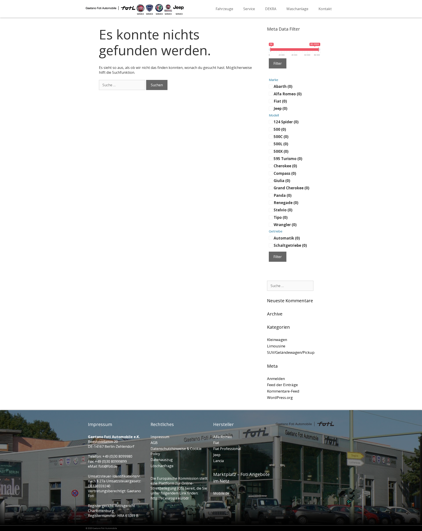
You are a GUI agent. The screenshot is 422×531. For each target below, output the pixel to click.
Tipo (280, 217)
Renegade (286, 202)
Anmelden (276, 378)
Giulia (282, 180)
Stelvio (283, 209)
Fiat (280, 101)
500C (281, 136)
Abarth (283, 86)
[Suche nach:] (122, 85)
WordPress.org (280, 397)
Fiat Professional (227, 448)
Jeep (280, 108)
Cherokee (285, 165)
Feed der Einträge (282, 384)
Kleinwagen (277, 339)
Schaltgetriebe (290, 245)
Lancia (218, 460)
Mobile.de (221, 493)
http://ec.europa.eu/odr (170, 498)
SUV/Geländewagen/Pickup (291, 352)
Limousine (276, 345)
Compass (285, 173)
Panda (282, 195)
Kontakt (325, 8)
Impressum (160, 436)
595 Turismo (288, 158)
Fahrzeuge (224, 8)
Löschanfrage (162, 465)
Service (249, 8)
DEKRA (270, 8)
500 (280, 129)
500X (281, 151)
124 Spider (286, 121)
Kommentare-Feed (283, 391)
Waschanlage (297, 8)
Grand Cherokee (291, 187)
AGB (154, 442)
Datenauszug (162, 459)
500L (281, 143)
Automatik (287, 237)
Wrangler (285, 224)
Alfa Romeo (288, 93)
